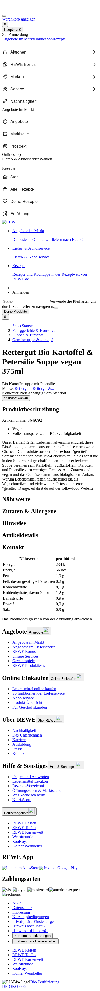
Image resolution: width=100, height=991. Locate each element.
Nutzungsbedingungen (30, 917)
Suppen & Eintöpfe (28, 335)
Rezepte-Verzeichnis (28, 786)
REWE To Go (24, 827)
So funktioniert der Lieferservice (38, 693)
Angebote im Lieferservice (33, 647)
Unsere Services (25, 656)
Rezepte (49, 272)
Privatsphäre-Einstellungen (34, 921)
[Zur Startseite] (19, 10)
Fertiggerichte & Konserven (34, 330)
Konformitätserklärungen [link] (32, 936)
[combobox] (25, 301)
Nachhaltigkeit (24, 730)
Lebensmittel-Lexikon (30, 781)
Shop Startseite (24, 326)
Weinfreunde (22, 837)
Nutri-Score (21, 800)
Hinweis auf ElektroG (30, 930)
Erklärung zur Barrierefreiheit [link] (35, 941)
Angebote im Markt (28, 642)
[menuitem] (50, 52)
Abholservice (23, 698)
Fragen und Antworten (30, 776)
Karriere (19, 740)
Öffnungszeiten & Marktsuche (36, 790)
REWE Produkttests (28, 665)
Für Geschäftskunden (29, 707)
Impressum (21, 912)
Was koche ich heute (29, 795)
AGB (16, 903)
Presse (17, 749)
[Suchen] (56, 308)
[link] (55, 235)
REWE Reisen (24, 823)
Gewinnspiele (23, 661)
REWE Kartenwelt (27, 832)
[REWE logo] (10, 222)
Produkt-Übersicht (27, 702)
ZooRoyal (20, 841)
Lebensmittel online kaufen (34, 689)
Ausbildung (21, 744)
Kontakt (18, 753)
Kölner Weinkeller (27, 846)
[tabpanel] (50, 584)
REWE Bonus (24, 651)
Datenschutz (22, 907)
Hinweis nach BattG (28, 926)
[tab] (50, 499)
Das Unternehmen (27, 735)
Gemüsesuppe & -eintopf (32, 340)
